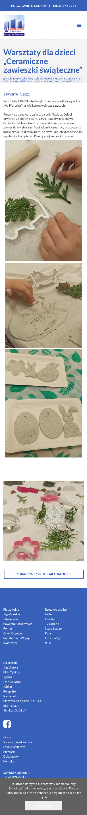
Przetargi (9, 752)
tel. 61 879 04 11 (14, 777)
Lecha (48, 614)
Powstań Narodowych (17, 624)
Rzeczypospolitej (56, 609)
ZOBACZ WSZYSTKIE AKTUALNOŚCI (44, 574)
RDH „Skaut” (11, 705)
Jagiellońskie (11, 614)
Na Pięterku (11, 696)
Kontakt (8, 761)
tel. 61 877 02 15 (64, 6)
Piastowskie (11, 609)
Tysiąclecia (52, 624)
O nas (7, 737)
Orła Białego (53, 638)
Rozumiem (43, 805)
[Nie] (81, 797)
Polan (48, 633)
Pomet (7, 628)
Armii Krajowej (12, 633)
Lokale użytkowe (14, 747)
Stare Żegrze (53, 628)
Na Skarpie (10, 663)
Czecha (49, 619)
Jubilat (7, 686)
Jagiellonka (10, 667)
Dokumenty (11, 756)
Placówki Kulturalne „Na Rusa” (22, 701)
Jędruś (7, 677)
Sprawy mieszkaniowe (17, 742)
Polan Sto (9, 691)
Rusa (48, 643)
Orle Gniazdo (12, 682)
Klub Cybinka (12, 672)
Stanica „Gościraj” (14, 710)
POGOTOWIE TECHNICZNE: (30, 6)
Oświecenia (10, 619)
